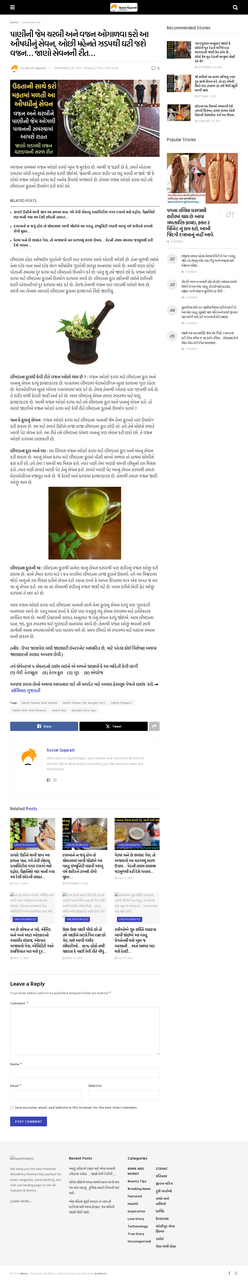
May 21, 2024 (20, 958)
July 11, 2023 (124, 958)
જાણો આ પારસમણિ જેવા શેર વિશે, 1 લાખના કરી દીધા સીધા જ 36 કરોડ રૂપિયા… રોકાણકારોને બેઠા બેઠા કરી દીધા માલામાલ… (209, 337)
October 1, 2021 (206, 96)
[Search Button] (235, 7)
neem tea (59, 710)
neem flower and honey (39, 702)
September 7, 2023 (76, 883)
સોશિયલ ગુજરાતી (25, 690)
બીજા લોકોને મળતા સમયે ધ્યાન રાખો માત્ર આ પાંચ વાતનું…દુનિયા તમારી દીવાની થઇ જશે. (94, 1187)
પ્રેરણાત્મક (162, 1218)
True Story (136, 1233)
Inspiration (136, 1211)
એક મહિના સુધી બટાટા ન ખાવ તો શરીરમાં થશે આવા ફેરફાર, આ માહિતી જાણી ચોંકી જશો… (91, 1207)
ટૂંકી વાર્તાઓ (164, 1190)
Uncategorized (31, 22)
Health (133, 1203)
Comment (19, 1003)
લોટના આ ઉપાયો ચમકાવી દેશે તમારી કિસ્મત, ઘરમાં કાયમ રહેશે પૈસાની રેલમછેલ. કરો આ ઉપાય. (215, 110)
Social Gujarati (35, 67)
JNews (24, 1273)
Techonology (138, 1226)
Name (16, 1063)
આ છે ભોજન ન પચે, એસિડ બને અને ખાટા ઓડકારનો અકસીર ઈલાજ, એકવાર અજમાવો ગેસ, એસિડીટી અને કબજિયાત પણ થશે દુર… (32, 940)
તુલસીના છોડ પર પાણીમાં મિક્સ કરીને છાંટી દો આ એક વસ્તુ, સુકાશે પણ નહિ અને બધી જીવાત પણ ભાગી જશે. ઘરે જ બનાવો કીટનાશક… (209, 312)
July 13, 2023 (125, 878)
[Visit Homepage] (124, 7)
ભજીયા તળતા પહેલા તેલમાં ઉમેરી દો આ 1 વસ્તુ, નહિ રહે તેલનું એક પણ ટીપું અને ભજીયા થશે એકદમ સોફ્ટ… (208, 260)
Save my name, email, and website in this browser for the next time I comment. (76, 1107)
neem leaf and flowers (29, 710)
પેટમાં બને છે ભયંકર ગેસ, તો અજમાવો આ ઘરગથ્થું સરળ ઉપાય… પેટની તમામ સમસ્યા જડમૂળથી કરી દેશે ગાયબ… (83, 242)
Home (14, 22)
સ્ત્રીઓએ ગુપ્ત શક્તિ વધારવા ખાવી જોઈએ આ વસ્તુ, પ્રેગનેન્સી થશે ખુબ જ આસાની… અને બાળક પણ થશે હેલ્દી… (135, 940)
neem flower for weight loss (84, 702)
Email (16, 1085)
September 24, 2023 (68, 67)
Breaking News (139, 1188)
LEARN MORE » (21, 1201)
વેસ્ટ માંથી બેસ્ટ (166, 1246)
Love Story (136, 1218)
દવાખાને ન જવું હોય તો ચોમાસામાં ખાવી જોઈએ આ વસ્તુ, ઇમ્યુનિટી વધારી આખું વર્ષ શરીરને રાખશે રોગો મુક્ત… (83, 228)
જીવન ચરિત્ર (164, 1183)
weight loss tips (84, 710)
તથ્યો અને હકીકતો (162, 1201)
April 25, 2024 (73, 958)
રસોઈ (160, 1238)
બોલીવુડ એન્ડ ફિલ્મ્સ (165, 1229)
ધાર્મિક (160, 1211)
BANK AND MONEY (136, 1171)
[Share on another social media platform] (154, 726)
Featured (135, 1196)
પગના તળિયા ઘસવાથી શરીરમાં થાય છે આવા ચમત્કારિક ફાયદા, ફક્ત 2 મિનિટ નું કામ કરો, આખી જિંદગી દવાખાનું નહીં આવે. (190, 222)
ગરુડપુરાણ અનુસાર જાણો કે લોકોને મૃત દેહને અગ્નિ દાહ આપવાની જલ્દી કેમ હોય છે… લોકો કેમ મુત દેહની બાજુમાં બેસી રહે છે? (215, 52)
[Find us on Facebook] (229, 1273)
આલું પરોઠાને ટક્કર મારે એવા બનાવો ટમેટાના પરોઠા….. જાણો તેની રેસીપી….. (92, 1171)
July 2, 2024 (20, 883)
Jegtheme (100, 1273)
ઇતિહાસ (161, 1175)
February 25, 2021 (208, 121)
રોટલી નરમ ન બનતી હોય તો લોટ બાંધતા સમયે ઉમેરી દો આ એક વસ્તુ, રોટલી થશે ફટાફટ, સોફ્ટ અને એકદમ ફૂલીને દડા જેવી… (209, 286)
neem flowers (121, 702)
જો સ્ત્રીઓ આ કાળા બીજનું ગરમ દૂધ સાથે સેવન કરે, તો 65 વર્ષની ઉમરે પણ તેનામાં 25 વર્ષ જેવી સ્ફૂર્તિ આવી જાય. (216, 83)
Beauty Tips (137, 1181)
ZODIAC (162, 1168)
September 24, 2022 (209, 67)
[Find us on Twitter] (236, 1273)
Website (94, 1085)
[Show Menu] (12, 7)
